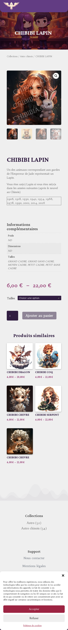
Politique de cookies (32, 625)
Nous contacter (34, 558)
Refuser (34, 618)
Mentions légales (34, 566)
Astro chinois (26, 56)
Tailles (11, 298)
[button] (63, 575)
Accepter (34, 609)
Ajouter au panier (39, 315)
